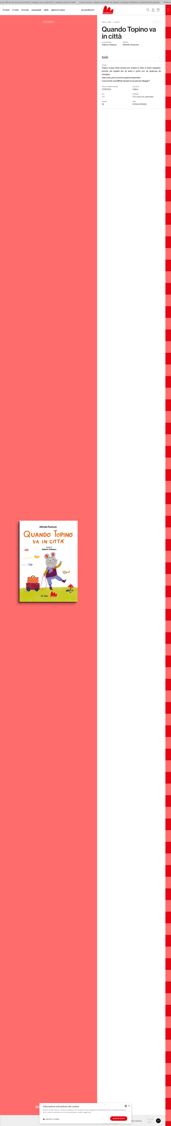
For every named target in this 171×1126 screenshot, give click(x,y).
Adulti (46, 10)
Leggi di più (87, 1112)
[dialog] (85, 1113)
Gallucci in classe (58, 10)
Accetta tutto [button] (119, 1118)
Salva (155, 22)
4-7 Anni (15, 10)
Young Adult (36, 10)
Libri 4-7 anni (106, 22)
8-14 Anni (25, 10)
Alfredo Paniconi (131, 45)
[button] (51, 1119)
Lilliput (117, 22)
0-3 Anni (6, 10)
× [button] (129, 1106)
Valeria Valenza (109, 45)
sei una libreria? (87, 10)
